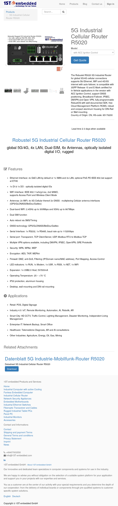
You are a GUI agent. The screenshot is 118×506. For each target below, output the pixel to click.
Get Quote (80, 60)
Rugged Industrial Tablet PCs (18, 410)
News (6, 444)
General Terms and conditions (18, 435)
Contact (7, 429)
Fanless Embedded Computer (18, 392)
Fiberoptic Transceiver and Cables (20, 407)
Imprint (7, 441)
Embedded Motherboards (16, 401)
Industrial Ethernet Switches (17, 404)
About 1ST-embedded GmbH (39, 464)
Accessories (9, 420)
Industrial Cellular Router (16, 395)
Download (12, 368)
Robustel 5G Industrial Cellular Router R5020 (59, 140)
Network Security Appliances (17, 398)
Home (7, 386)
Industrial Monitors (13, 416)
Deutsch (16, 496)
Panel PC (8, 413)
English (7, 496)
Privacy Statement (12, 438)
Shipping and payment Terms (18, 432)
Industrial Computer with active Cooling (23, 389)
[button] (7, 63)
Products (10, 11)
